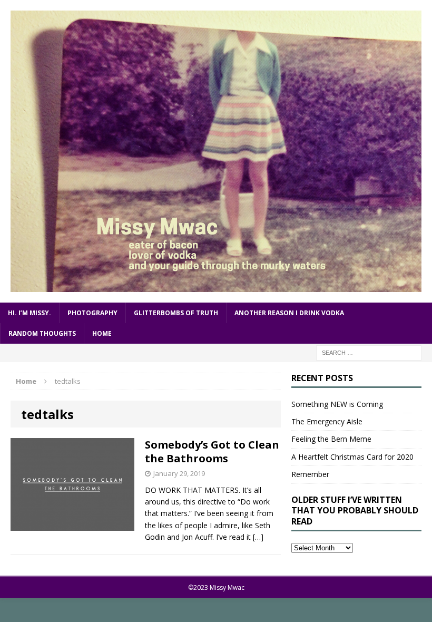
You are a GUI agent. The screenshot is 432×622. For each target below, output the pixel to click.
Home (102, 333)
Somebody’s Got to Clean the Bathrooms (212, 451)
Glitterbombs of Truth (176, 312)
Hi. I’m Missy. (29, 312)
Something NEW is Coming (337, 404)
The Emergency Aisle (326, 421)
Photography (92, 312)
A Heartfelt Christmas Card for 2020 (352, 457)
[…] (258, 537)
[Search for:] (368, 352)
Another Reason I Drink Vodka (289, 312)
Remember (310, 474)
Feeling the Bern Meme (331, 439)
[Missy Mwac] (216, 151)
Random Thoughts (42, 333)
